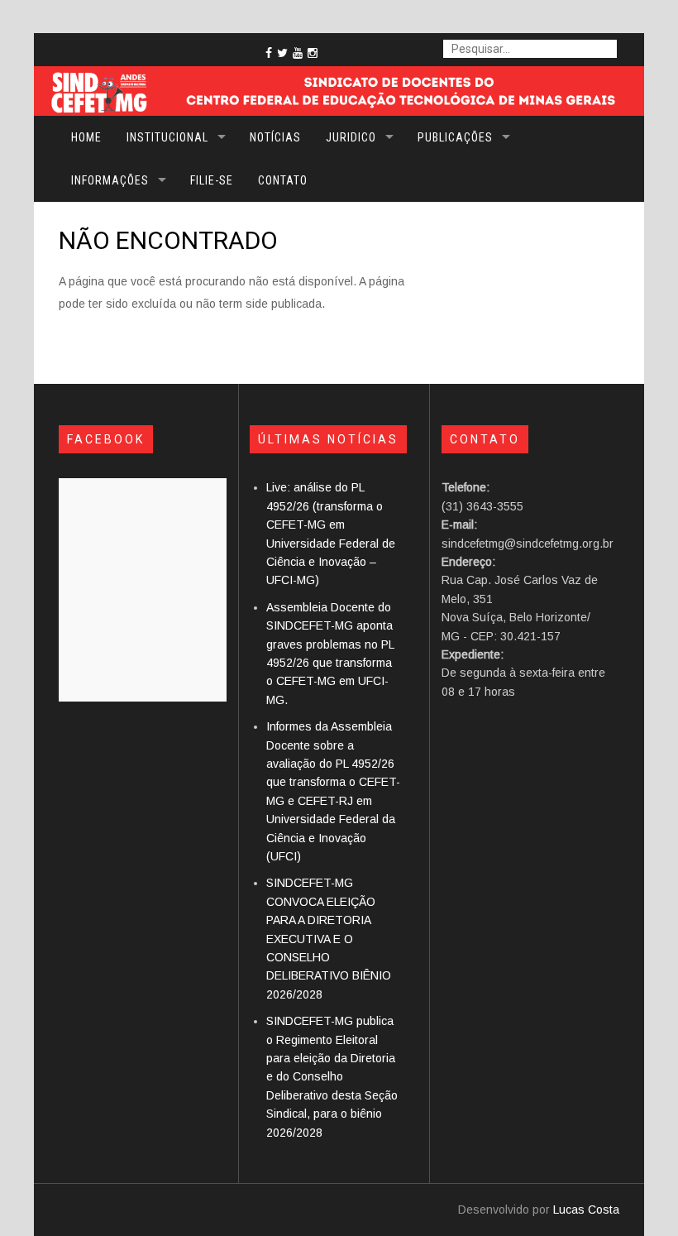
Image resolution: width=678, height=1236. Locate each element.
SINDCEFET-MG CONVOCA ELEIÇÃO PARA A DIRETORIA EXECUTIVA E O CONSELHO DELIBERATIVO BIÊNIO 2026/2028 (328, 938)
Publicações (455, 137)
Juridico (351, 137)
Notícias (275, 137)
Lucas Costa (586, 1209)
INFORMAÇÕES (110, 180)
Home (86, 137)
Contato (283, 180)
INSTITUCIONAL (167, 137)
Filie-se (211, 180)
